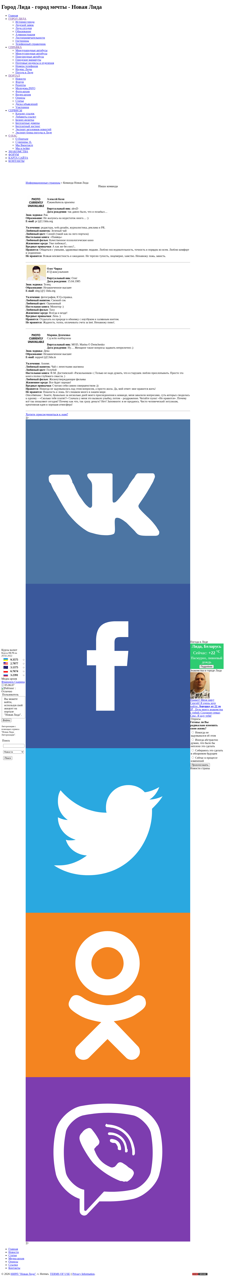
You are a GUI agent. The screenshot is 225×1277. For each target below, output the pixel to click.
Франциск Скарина (13, 681)
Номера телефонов (26, 66)
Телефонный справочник (30, 44)
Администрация (25, 34)
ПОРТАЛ (14, 75)
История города (24, 21)
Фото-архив (22, 91)
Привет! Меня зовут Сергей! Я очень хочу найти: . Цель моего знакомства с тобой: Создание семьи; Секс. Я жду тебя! (206, 707)
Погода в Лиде (24, 72)
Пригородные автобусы (29, 56)
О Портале (21, 138)
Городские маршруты (28, 59)
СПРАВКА (15, 47)
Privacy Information (83, 1273)
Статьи (19, 100)
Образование (23, 31)
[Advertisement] (108, 173)
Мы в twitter (22, 148)
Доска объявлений (26, 104)
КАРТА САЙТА (18, 157)
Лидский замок (24, 25)
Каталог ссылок (24, 113)
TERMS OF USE (60, 1273)
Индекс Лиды (23, 69)
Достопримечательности (30, 37)
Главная (13, 15)
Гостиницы (22, 40)
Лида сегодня (23, 28)
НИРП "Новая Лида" (23, 1273)
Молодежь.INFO (25, 88)
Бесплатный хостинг (27, 126)
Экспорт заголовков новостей (33, 129)
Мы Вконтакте (24, 145)
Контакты (14, 1267)
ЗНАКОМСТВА (18, 151)
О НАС (12, 135)
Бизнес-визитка (24, 119)
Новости (20, 78)
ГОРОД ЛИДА (17, 18)
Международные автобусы (31, 50)
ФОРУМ (13, 154)
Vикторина (22, 107)
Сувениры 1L (23, 142)
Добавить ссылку (25, 116)
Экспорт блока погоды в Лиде (33, 132)
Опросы (20, 97)
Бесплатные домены (27, 123)
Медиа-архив (16, 1258)
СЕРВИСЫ (15, 110)
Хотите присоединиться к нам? (47, 414)
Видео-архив (23, 94)
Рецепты (20, 85)
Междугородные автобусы (31, 53)
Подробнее (206, 666)
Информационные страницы (43, 182)
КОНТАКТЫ (16, 160)
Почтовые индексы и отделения (34, 62)
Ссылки (13, 1264)
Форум (19, 81)
